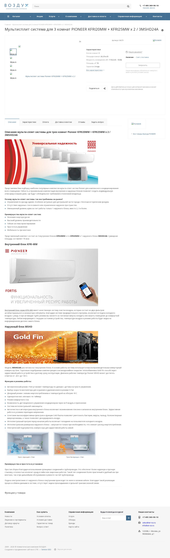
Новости (8, 516)
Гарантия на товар (45, 523)
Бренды (72, 523)
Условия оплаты (44, 516)
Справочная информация (81, 512)
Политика (9, 527)
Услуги (71, 516)
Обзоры (72, 520)
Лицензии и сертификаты (15, 520)
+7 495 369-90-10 (151, 5)
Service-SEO (46, 549)
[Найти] (128, 6)
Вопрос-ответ (43, 527)
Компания (9, 512)
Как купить (42, 512)
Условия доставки (44, 520)
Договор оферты (12, 523)
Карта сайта (74, 527)
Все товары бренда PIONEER (144, 134)
